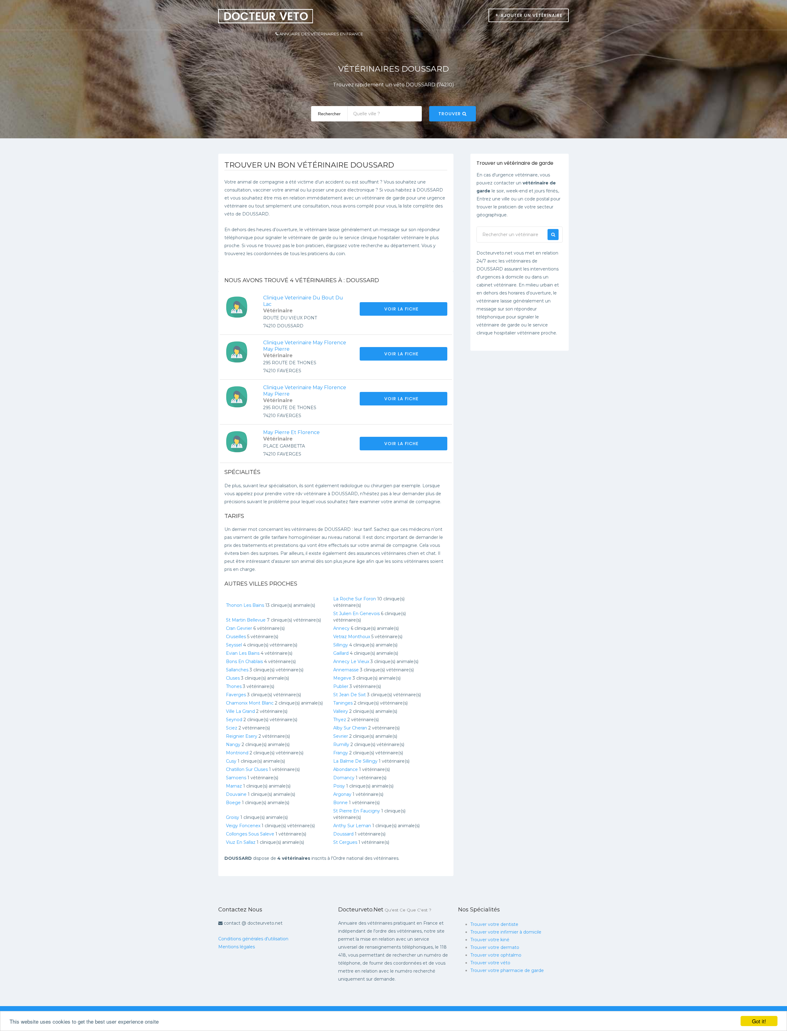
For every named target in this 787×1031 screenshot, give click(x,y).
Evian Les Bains (242, 653)
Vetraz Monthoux (351, 636)
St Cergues (345, 842)
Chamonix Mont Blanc (250, 703)
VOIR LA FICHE (402, 309)
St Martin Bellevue (246, 620)
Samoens (236, 777)
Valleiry (340, 711)
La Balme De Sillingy (355, 761)
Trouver (450, 114)
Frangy (340, 753)
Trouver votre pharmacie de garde (507, 970)
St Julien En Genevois (356, 613)
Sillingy (340, 645)
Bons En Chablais (244, 661)
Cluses (233, 678)
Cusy (231, 761)
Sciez (231, 728)
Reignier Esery (241, 736)
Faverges (236, 694)
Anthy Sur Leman (352, 825)
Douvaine (236, 794)
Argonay (342, 794)
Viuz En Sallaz (240, 842)
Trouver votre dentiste (494, 924)
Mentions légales (236, 947)
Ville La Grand (240, 711)
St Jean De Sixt (349, 694)
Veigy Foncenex (243, 825)
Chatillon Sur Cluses (247, 769)
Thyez (339, 719)
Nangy (233, 744)
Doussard (343, 834)
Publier (340, 686)
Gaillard (341, 653)
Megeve (342, 678)
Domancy (343, 777)
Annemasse (346, 670)
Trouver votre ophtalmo (495, 955)
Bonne (340, 802)
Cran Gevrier (239, 628)
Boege (233, 802)
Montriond (237, 753)
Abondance (345, 769)
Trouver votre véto (490, 963)
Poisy (339, 786)
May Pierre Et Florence (291, 432)
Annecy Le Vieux (351, 661)
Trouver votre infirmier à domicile (505, 932)
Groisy (232, 817)
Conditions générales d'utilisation (253, 939)
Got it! (759, 1021)
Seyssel (234, 645)
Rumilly (341, 744)
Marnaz (234, 786)
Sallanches (237, 670)
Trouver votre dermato (494, 947)
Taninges (343, 703)
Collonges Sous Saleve (250, 834)
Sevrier (340, 736)
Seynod (234, 719)
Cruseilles (236, 636)
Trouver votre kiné (489, 939)
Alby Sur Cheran (350, 728)
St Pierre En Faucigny (356, 811)
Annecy (341, 628)
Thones (234, 686)
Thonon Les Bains (245, 605)
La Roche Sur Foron (354, 599)
